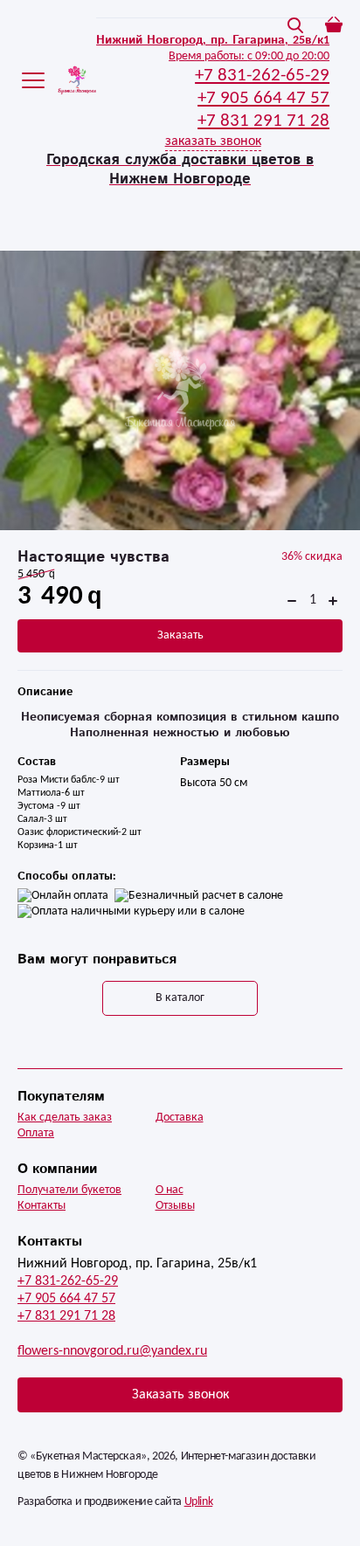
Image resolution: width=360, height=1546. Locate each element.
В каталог (180, 997)
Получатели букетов (69, 1190)
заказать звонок (213, 141)
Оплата (35, 1133)
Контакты (41, 1205)
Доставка (180, 1117)
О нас (169, 1190)
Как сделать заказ (64, 1117)
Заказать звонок (180, 1395)
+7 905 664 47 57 (66, 1299)
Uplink (198, 1501)
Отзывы (175, 1205)
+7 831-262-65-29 (67, 1281)
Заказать (180, 635)
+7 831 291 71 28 (66, 1316)
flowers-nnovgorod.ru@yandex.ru (112, 1351)
